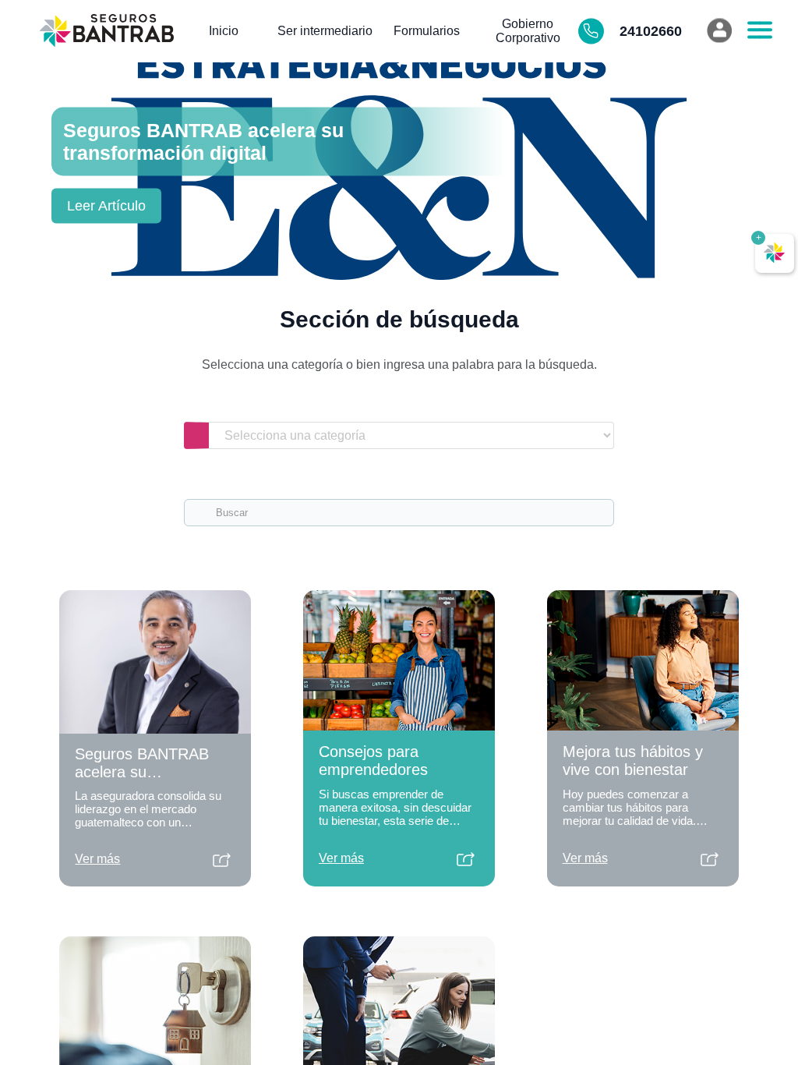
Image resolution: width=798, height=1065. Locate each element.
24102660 (650, 31)
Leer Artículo (106, 206)
